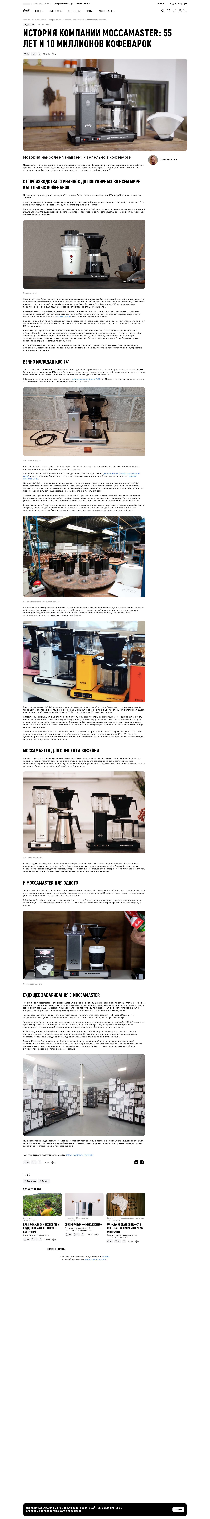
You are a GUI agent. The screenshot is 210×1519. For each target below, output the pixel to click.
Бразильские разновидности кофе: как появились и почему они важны (124, 1228)
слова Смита (63, 316)
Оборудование (81, 1218)
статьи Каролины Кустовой (79, 1155)
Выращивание (112, 1218)
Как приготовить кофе (63, 4)
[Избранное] (169, 11)
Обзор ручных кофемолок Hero (83, 1224)
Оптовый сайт (82, 4)
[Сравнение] (174, 11)
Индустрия (29, 25)
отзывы (55, 11)
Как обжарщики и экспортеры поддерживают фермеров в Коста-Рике (41, 1228)
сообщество (73, 11)
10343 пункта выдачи (42, 4)
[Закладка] (40, 1239)
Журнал (90, 11)
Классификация (127, 1218)
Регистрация (181, 4)
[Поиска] (163, 11)
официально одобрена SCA (86, 379)
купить (38, 11)
